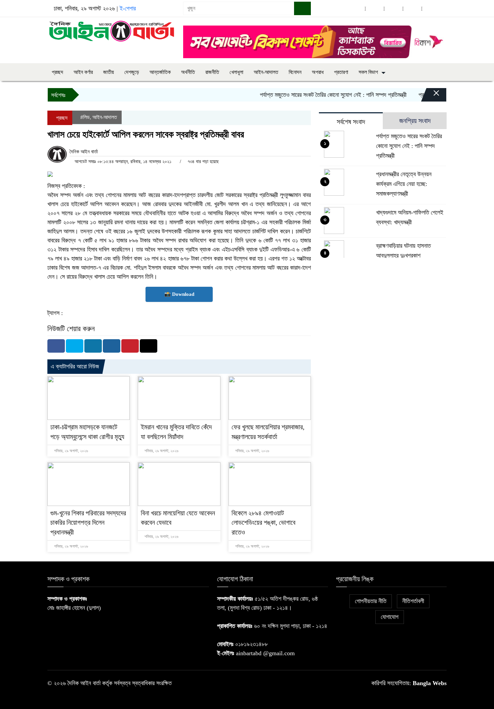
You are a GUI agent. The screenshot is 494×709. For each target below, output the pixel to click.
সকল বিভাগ (368, 72)
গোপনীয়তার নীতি (370, 601)
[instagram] (393, 8)
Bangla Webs (430, 683)
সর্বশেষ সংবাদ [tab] (351, 121)
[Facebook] (56, 346)
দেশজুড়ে (131, 72)
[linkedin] (412, 8)
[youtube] (431, 8)
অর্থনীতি (188, 72)
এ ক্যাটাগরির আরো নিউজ (75, 366)
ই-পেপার (128, 8)
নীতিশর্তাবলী (413, 601)
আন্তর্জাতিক (160, 72)
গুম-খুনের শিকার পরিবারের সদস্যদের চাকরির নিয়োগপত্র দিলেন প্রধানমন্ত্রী (88, 522)
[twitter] (374, 8)
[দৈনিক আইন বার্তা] (111, 30)
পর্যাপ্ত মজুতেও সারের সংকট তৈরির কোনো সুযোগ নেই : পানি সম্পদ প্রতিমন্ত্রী (324, 94)
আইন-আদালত (266, 72)
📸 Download (179, 294)
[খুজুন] (302, 8)
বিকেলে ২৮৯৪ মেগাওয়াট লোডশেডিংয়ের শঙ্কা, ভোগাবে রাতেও (263, 522)
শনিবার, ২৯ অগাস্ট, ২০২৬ (70, 450)
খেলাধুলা (236, 72)
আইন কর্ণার (83, 72)
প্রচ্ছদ (57, 72)
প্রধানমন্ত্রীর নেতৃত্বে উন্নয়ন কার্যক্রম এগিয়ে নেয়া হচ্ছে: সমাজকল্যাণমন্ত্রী (403, 184)
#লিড (85, 117)
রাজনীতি (212, 72)
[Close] (430, 96)
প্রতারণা (341, 72)
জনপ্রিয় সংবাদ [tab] (414, 120)
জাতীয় (108, 72)
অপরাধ (318, 72)
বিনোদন (295, 72)
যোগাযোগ (390, 617)
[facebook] (356, 8)
